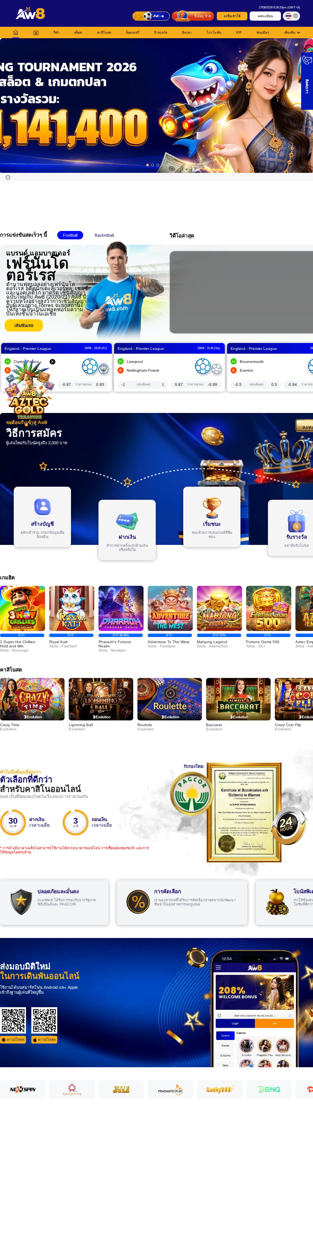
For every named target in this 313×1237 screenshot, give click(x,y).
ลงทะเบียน (265, 16)
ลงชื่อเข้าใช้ (232, 16)
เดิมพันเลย (24, 325)
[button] (156, 105)
